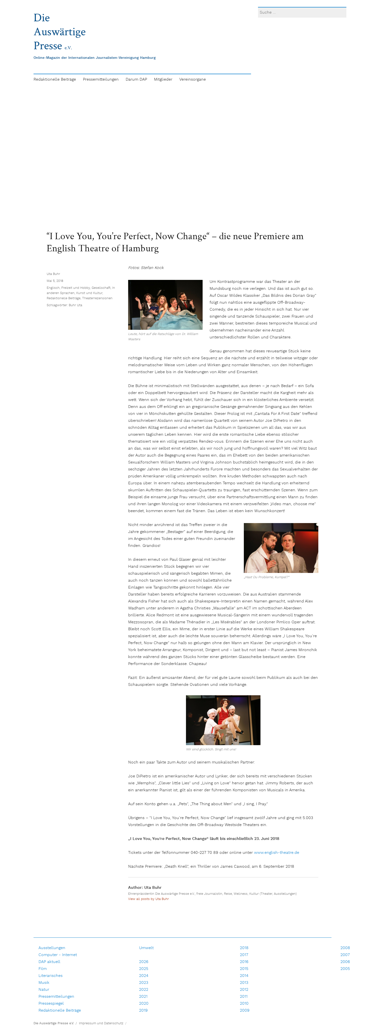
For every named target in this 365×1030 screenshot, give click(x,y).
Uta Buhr (53, 274)
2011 (244, 996)
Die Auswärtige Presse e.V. (54, 1023)
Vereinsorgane (192, 79)
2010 (244, 1003)
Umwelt (146, 948)
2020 (143, 1003)
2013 (244, 982)
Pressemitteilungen (101, 79)
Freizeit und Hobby (75, 288)
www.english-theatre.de (276, 852)
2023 (143, 982)
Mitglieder (163, 79)
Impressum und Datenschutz (101, 1023)
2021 (143, 996)
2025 (143, 968)
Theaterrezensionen (97, 298)
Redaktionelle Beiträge (55, 79)
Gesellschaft (101, 288)
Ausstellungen (51, 948)
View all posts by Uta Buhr (148, 899)
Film (42, 968)
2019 (143, 1010)
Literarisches (50, 975)
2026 (143, 961)
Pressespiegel (51, 1003)
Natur (43, 989)
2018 (244, 948)
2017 (244, 955)
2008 (345, 948)
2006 (345, 961)
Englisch (53, 288)
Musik (43, 982)
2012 (244, 989)
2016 (244, 961)
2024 (143, 975)
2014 (244, 975)
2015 (244, 968)
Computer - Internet (57, 955)
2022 (143, 989)
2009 (245, 1010)
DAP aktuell (49, 961)
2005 (345, 968)
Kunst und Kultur (89, 293)
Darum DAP (136, 79)
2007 (345, 955)
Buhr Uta (75, 305)
